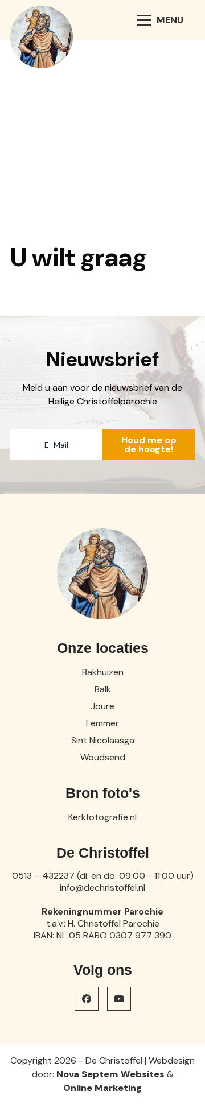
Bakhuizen (103, 672)
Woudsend (102, 757)
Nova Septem (87, 1074)
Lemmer (102, 723)
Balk (103, 689)
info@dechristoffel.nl (102, 888)
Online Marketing (102, 1088)
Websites (143, 1074)
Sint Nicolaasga (102, 740)
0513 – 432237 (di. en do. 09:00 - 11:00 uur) (103, 876)
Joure (102, 706)
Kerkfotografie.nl (102, 817)
